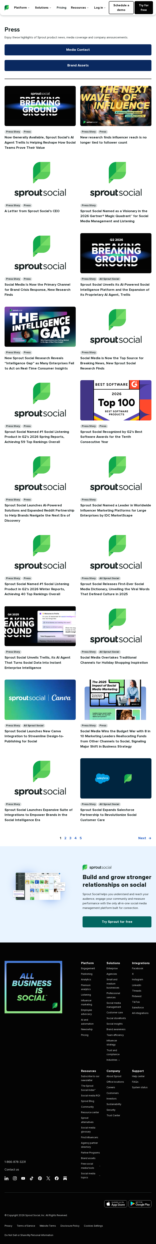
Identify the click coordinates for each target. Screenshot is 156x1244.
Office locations (115, 1082)
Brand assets (88, 1158)
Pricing (61, 7)
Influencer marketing (86, 1002)
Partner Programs (90, 1153)
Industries (112, 1060)
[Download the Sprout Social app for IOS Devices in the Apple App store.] (115, 1203)
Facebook (137, 968)
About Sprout (114, 1076)
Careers (111, 1087)
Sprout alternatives (87, 1120)
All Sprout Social (109, 279)
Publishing (86, 974)
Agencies (112, 974)
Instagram (137, 979)
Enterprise (112, 968)
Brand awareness (116, 1029)
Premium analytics (86, 987)
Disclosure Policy (69, 1226)
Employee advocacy (86, 1012)
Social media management (114, 1005)
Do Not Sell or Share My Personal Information (29, 1235)
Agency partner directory (89, 1145)
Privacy (8, 1226)
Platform (20, 7)
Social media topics (88, 1175)
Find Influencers (89, 1137)
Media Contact (78, 50)
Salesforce (138, 1007)
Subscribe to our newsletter (90, 1078)
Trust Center (113, 1115)
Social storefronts (116, 1018)
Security (111, 1110)
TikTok (136, 1002)
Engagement (88, 968)
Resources (78, 7)
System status (140, 1087)
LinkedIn (136, 985)
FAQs (135, 1082)
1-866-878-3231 (15, 1161)
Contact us (12, 1169)
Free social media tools (87, 1166)
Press (27, 132)
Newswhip (87, 1029)
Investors (112, 1099)
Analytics (86, 979)
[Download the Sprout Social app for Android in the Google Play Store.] (140, 1203)
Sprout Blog (87, 1101)
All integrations (140, 1013)
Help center (138, 1076)
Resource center (90, 1112)
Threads (136, 991)
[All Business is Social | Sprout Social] (33, 987)
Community (87, 1107)
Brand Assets (78, 65)
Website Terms (48, 1226)
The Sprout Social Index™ (88, 1088)
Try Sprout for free (117, 922)
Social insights (115, 1024)
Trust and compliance (113, 1052)
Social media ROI (90, 1095)
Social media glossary (88, 1130)
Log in (98, 7)
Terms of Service (26, 1226)
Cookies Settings (93, 1226)
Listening (86, 995)
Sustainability (114, 1104)
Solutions (42, 7)
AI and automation (87, 1022)
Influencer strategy (112, 1042)
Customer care (115, 1012)
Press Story (13, 132)
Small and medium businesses (113, 983)
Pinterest (137, 996)
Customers (113, 1093)
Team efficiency (115, 1035)
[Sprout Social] (7, 8)
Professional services (113, 995)
